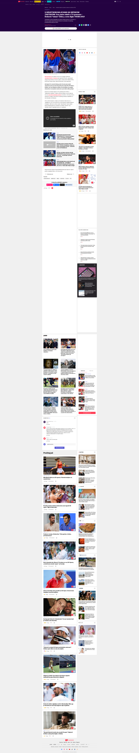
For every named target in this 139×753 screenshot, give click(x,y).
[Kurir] (51, 744)
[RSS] (94, 53)
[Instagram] (82, 53)
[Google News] (92, 53)
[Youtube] (87, 53)
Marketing (52, 746)
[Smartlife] (73, 744)
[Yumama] (82, 744)
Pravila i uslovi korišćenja (66, 746)
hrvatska (62, 178)
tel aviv (67, 178)
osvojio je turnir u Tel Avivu (51, 78)
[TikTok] (89, 53)
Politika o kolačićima (74, 746)
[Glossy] (64, 744)
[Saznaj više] (95, 265)
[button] (75, 25)
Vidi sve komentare (59, 447)
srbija (58, 178)
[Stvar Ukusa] (87, 744)
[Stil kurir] (61, 744)
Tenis (54, 7)
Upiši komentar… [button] (50, 444)
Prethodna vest (50, 174)
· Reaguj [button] (82, 111)
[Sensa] (77, 744)
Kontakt (60, 746)
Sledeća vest (69, 174)
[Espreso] (54, 744)
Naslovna (46, 7)
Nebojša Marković (48, 24)
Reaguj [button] (46, 188)
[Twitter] (84, 53)
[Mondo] (21, 1)
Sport (50, 7)
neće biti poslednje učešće (54, 94)
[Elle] (58, 744)
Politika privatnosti (85, 746)
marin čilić (53, 178)
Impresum (56, 746)
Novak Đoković (48, 76)
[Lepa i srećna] (68, 744)
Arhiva (80, 746)
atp (70, 178)
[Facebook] (80, 53)
